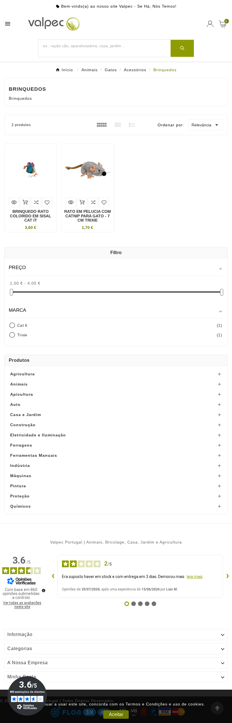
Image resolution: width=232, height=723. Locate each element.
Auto (15, 404)
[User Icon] (210, 24)
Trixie (119, 335)
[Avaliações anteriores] (53, 576)
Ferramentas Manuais (33, 455)
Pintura (18, 486)
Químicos (20, 506)
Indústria (20, 465)
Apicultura (21, 394)
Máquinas (20, 475)
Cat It (119, 325)
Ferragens (21, 445)
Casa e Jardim (25, 414)
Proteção (20, 496)
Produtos (19, 360)
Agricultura (22, 374)
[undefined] (43, 590)
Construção (23, 425)
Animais (19, 384)
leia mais (195, 576)
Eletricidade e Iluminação (38, 435)
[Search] (182, 48)
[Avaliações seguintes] (227, 576)
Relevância (206, 125)
